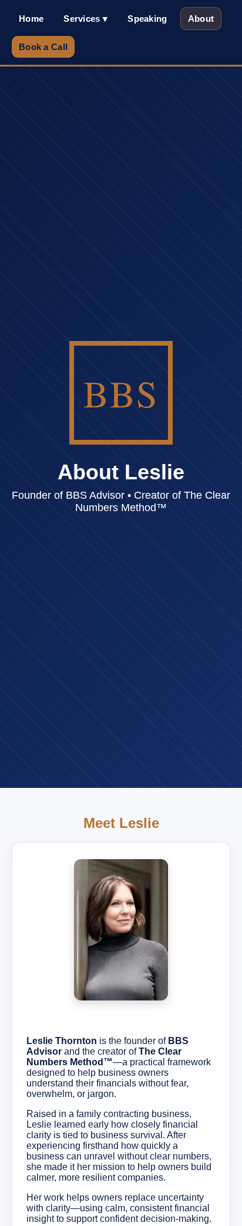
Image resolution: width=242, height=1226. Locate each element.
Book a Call (43, 47)
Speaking (147, 19)
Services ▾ (85, 19)
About (201, 19)
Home (31, 19)
